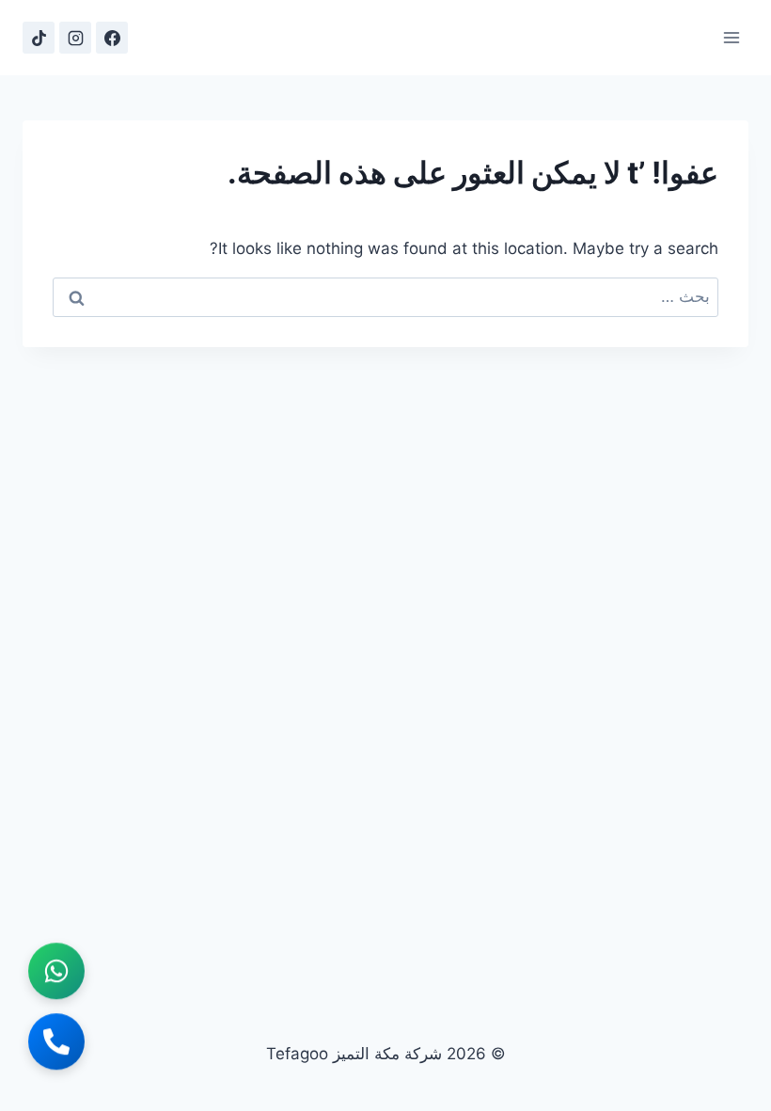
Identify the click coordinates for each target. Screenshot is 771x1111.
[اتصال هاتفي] (56, 1042)
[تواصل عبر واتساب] (56, 972)
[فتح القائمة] (731, 37)
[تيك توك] (39, 38)
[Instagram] (75, 38)
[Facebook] (112, 38)
